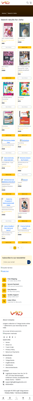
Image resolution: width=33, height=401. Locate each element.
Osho (4, 68)
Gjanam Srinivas (7, 166)
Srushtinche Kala (22, 213)
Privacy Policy (10, 350)
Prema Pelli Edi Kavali (23, 231)
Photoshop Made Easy (8, 145)
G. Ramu (5, 101)
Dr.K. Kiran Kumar (7, 147)
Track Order (10, 347)
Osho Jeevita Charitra (7, 38)
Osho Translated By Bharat (25, 232)
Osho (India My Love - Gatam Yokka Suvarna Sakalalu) (23, 167)
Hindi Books (9, 365)
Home (4, 13)
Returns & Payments (12, 352)
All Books (9, 358)
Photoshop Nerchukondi (24, 126)
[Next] (21, 247)
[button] (10, 398)
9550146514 (9, 384)
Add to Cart (24, 47)
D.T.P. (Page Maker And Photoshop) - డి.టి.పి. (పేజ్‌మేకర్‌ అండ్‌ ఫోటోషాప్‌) (24, 68)
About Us (9, 345)
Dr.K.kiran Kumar (22, 145)
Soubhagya (21, 40)
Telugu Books (10, 360)
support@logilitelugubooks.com (16, 382)
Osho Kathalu (21, 38)
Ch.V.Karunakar (6, 128)
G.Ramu (21, 72)
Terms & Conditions (21, 393)
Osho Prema (5, 66)
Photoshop (21, 97)
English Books (10, 363)
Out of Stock (8, 47)
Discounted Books (11, 367)
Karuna (20, 182)
